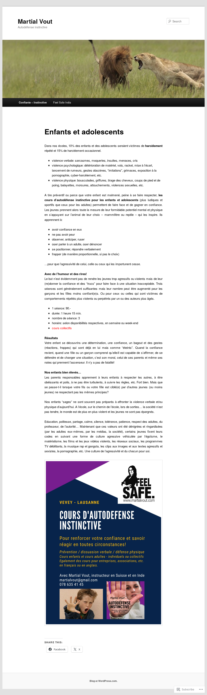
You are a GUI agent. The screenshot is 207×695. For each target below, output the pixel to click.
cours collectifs (62, 328)
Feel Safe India (62, 102)
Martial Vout (35, 21)
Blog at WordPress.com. (103, 681)
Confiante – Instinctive (33, 102)
